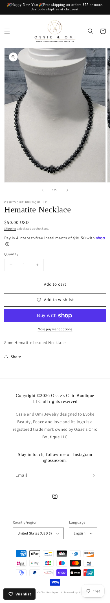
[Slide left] (42, 190)
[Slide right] (67, 190)
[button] (7, 31)
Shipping (10, 228)
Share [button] (16, 356)
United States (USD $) (34, 533)
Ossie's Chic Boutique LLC (47, 592)
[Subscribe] (92, 475)
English (79, 533)
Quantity (11, 254)
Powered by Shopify (76, 592)
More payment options (55, 329)
